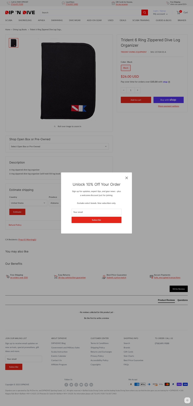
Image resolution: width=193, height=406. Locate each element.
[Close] (126, 178)
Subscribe (96, 220)
